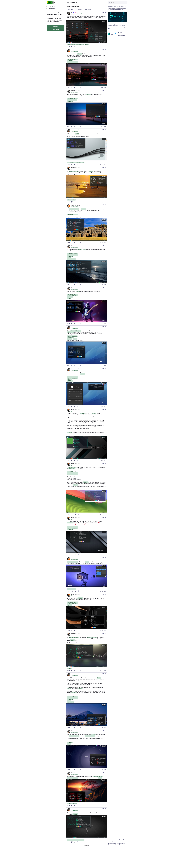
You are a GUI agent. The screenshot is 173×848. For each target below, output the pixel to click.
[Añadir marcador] (77, 47)
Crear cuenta (55, 26)
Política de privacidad (112, 841)
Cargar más (86, 845)
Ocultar (103, 21)
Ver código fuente (118, 844)
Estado (117, 839)
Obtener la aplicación (121, 843)
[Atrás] (67, 2)
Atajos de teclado (111, 844)
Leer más (69, 434)
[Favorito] (75, 47)
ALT (105, 41)
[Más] (80, 47)
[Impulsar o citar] (72, 47)
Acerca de (113, 839)
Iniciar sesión (56, 29)
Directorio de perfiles (123, 839)
